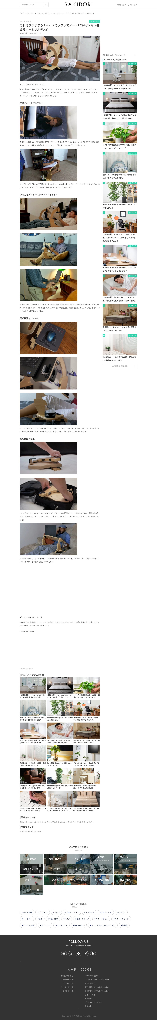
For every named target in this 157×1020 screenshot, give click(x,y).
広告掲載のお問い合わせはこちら (114, 55)
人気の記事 (132, 5)
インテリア (94, 21)
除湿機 (124, 925)
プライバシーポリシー (93, 1002)
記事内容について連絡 (26, 668)
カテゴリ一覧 (68, 983)
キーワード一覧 (67, 987)
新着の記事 (121, 5)
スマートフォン (102, 919)
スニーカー (45, 925)
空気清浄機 (27, 912)
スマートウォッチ (122, 919)
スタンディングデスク (49, 822)
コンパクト (37, 33)
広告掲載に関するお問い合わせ (97, 987)
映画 (40, 919)
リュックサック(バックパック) (103, 925)
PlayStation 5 (79, 925)
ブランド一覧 (68, 991)
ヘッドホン (27, 919)
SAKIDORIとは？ (92, 976)
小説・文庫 (53, 919)
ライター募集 (90, 995)
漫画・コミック (83, 919)
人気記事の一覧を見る (119, 366)
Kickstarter (30, 631)
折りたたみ (62, 822)
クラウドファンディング (75, 822)
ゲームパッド (106, 912)
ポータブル (29, 33)
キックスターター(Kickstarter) (30, 831)
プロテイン (43, 912)
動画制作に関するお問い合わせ (97, 991)
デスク (22, 33)
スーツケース (62, 925)
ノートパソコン (72, 912)
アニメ (67, 919)
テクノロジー (88, 822)
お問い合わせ (90, 983)
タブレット (89, 912)
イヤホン (121, 912)
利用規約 (88, 999)
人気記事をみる (67, 979)
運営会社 (88, 1006)
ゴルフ (57, 912)
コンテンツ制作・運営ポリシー (97, 979)
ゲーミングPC (28, 925)
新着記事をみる (67, 976)
